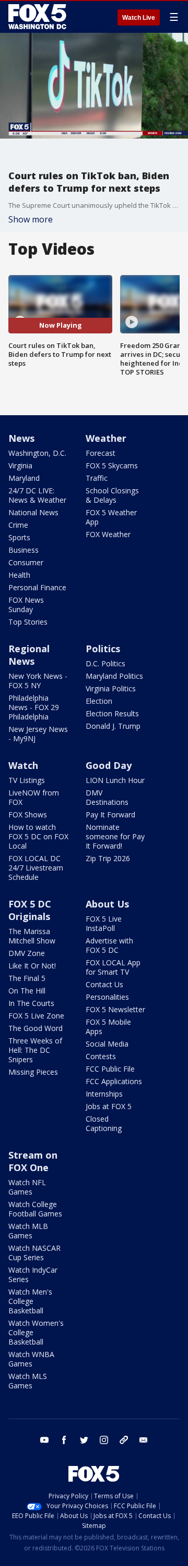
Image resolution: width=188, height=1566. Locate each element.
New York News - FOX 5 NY (37, 680)
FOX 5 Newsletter (115, 1009)
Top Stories (28, 622)
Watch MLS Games (27, 1380)
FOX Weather (108, 534)
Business (23, 550)
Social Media (107, 1044)
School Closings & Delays (112, 495)
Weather (106, 438)
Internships (104, 1094)
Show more (30, 219)
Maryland (24, 478)
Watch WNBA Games (31, 1359)
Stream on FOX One (32, 1161)
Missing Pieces (33, 1072)
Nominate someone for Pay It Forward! (115, 836)
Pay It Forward (110, 814)
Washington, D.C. (37, 453)
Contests (101, 1056)
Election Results (112, 713)
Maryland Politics (114, 676)
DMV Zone (26, 953)
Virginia (20, 465)
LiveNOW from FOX (33, 797)
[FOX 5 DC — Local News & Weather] (38, 16)
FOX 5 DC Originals (29, 910)
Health (19, 575)
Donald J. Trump (113, 726)
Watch (23, 765)
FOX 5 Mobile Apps (108, 1026)
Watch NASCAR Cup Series (34, 1252)
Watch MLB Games (28, 1230)
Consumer (25, 562)
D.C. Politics (105, 663)
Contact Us (104, 984)
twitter (84, 1440)
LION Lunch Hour (115, 780)
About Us (107, 904)
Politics (103, 648)
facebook (64, 1440)
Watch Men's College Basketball (30, 1301)
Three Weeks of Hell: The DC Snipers (35, 1050)
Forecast (100, 453)
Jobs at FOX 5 (109, 1106)
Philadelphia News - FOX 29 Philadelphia (33, 707)
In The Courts (31, 1003)
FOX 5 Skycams (112, 465)
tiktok (123, 1440)
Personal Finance (37, 587)
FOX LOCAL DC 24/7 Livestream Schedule (35, 867)
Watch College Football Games (35, 1209)
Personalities (107, 997)
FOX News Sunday (26, 604)
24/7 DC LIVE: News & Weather (37, 495)
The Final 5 (26, 978)
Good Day (109, 765)
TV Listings (26, 780)
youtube (44, 1440)
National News (33, 512)
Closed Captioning (104, 1123)
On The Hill (26, 991)
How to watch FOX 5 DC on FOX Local (38, 836)
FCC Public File (110, 1069)
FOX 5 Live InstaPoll (104, 923)
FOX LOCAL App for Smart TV (113, 967)
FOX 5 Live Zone (36, 1016)
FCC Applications (114, 1081)
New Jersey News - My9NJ (38, 733)
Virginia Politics (111, 688)
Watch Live (138, 17)
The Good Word (35, 1028)
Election (99, 701)
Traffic (97, 478)
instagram (104, 1440)
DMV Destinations (107, 797)
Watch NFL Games (27, 1187)
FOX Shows (27, 814)
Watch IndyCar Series (32, 1274)
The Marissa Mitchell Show (31, 936)
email (143, 1440)
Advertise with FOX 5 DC (109, 945)
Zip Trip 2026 (108, 858)
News (21, 438)
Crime (18, 525)
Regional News (29, 654)
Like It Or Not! (32, 966)
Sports (19, 537)
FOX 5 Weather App (111, 517)
